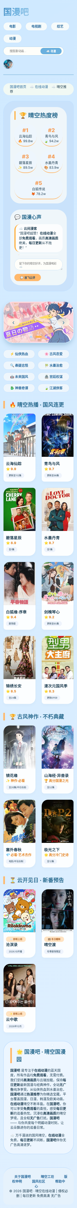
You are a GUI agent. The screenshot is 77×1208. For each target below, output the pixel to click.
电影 (12, 26)
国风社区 (38, 1181)
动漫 (12, 38)
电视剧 (36, 26)
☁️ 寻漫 (51, 51)
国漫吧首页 (18, 87)
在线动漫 (41, 87)
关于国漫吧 (22, 1177)
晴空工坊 (47, 1177)
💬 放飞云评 (27, 277)
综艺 (60, 26)
